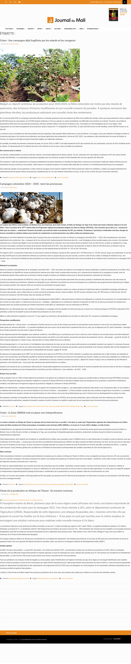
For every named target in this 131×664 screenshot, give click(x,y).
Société (31, 29)
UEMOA (70, 484)
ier (54, 406)
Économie (20, 29)
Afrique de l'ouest (42, 578)
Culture (57, 29)
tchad (78, 406)
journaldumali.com (28, 639)
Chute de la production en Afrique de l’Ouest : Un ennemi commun (36, 490)
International (92, 29)
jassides (48, 177)
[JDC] (66, 20)
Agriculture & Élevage (15, 177)
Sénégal (72, 406)
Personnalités (70, 29)
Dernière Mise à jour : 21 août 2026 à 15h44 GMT (105, 2)
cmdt (39, 177)
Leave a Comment (63, 178)
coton (43, 177)
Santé (48, 29)
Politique (9, 29)
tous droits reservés (40, 639)
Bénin (25, 406)
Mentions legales (11, 633)
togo (81, 406)
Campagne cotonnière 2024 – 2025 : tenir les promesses (31, 183)
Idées (81, 29)
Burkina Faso (31, 406)
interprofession (54, 484)
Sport (39, 29)
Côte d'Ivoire (44, 406)
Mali (52, 177)
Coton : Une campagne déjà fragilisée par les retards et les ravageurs (38, 40)
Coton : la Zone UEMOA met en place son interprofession (31, 412)
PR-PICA (67, 406)
